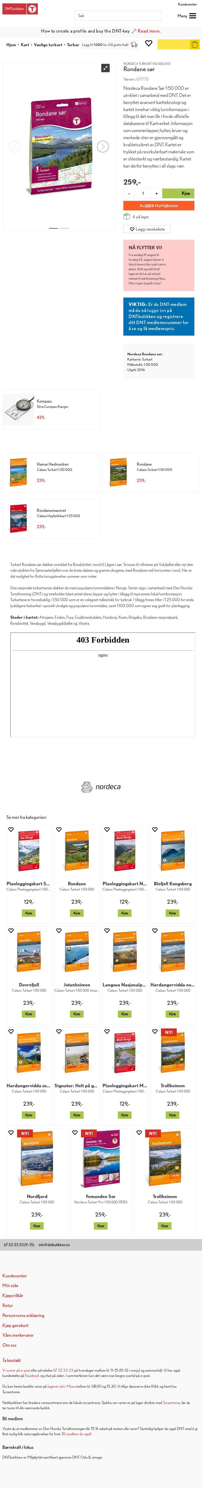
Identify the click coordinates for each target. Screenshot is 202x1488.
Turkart (74, 44)
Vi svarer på (11, 1370)
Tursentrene (171, 1402)
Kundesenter (187, 4)
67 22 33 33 (63, 1370)
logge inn (156, 310)
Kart (25, 44)
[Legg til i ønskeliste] (11, 829)
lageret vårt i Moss (61, 1386)
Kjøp (28, 913)
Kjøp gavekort (15, 1325)
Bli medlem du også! (77, 1433)
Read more (149, 31)
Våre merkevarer (18, 1335)
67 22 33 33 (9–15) (19, 1244)
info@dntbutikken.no (54, 1244)
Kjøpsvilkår (12, 1295)
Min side (10, 1285)
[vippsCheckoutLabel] (158, 205)
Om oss (9, 1345)
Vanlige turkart (48, 44)
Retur (7, 1305)
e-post (25, 1370)
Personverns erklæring (23, 1315)
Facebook (32, 1375)
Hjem (11, 44)
